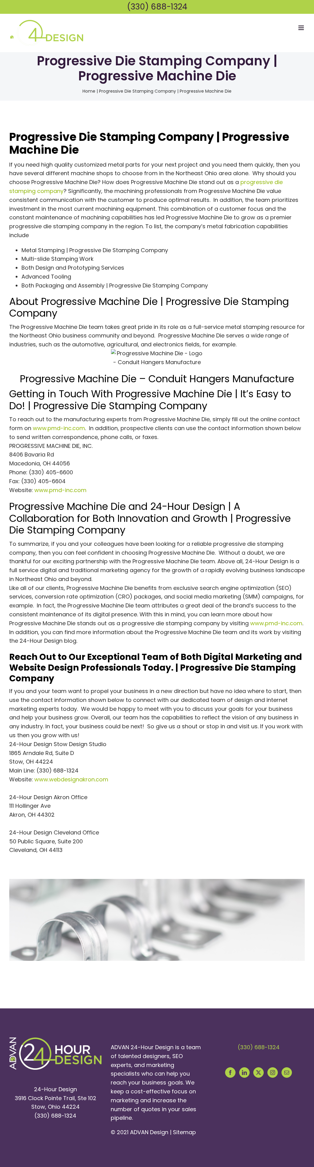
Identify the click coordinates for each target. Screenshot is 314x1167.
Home (88, 91)
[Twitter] (258, 1072)
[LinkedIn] (244, 1072)
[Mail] (286, 1072)
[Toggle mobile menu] (301, 28)
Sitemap (184, 1132)
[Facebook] (230, 1072)
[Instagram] (272, 1072)
